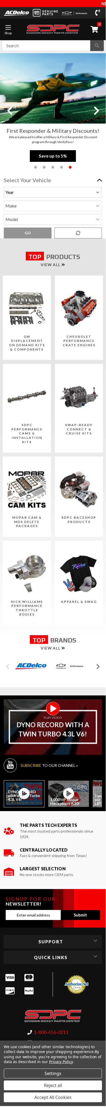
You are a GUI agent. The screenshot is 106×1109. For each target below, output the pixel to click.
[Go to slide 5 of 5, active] (70, 167)
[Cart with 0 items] (95, 29)
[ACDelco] (16, 13)
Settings (52, 1073)
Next (96, 110)
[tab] (24, 793)
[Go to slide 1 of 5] (35, 167)
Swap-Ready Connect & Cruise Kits (79, 429)
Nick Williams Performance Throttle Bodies (27, 608)
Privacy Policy (61, 1061)
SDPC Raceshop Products (79, 519)
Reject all (53, 1085)
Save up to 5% (53, 155)
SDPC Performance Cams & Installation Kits (27, 433)
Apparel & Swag (79, 602)
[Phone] (98, 13)
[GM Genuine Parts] (45, 13)
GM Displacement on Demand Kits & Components (27, 343)
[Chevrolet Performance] (74, 12)
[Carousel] (30, 666)
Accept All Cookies (53, 1097)
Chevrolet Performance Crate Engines (79, 341)
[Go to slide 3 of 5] (53, 167)
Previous (9, 110)
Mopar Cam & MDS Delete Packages (27, 521)
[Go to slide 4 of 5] (61, 167)
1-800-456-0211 (51, 1032)
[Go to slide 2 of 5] (44, 167)
